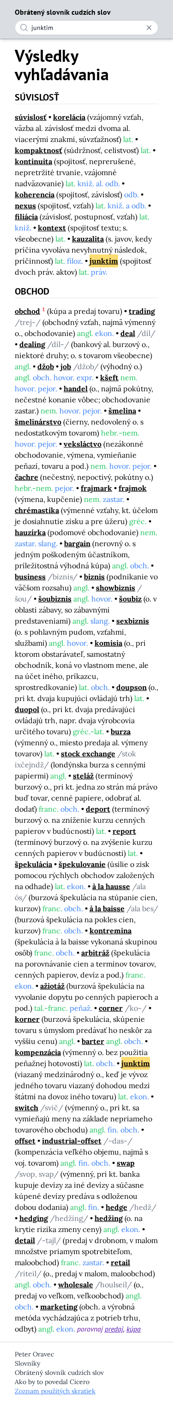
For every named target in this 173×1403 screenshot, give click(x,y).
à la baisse (107, 908)
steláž (83, 775)
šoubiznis (55, 598)
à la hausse (111, 886)
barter (93, 1041)
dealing (32, 344)
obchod (27, 311)
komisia (108, 643)
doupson (131, 687)
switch (26, 1107)
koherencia (34, 194)
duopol (27, 709)
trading (142, 311)
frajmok (133, 488)
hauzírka (30, 532)
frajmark (96, 488)
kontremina (110, 930)
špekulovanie (82, 864)
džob (45, 366)
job (65, 366)
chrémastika (37, 510)
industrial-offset (71, 1140)
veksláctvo (82, 443)
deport (98, 809)
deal (127, 333)
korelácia (69, 117)
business (30, 576)
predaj (114, 1328)
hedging (33, 1218)
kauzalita (88, 238)
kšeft (109, 377)
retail (120, 1262)
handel (76, 388)
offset (25, 1140)
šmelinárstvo (38, 421)
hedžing (109, 1218)
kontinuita (33, 161)
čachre (26, 477)
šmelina (122, 410)
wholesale (75, 1284)
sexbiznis (132, 620)
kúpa (133, 1328)
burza (121, 731)
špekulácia (33, 864)
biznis (94, 576)
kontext (52, 227)
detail (25, 1240)
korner (27, 1019)
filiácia (26, 216)
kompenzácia (38, 1052)
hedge (116, 1207)
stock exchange (88, 753)
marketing (59, 1306)
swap (126, 1162)
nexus (25, 205)
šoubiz (130, 598)
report (124, 831)
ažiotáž (52, 985)
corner (111, 1008)
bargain (77, 543)
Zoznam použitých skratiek (55, 1391)
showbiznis (115, 587)
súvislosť (31, 117)
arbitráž (95, 952)
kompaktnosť (38, 150)
